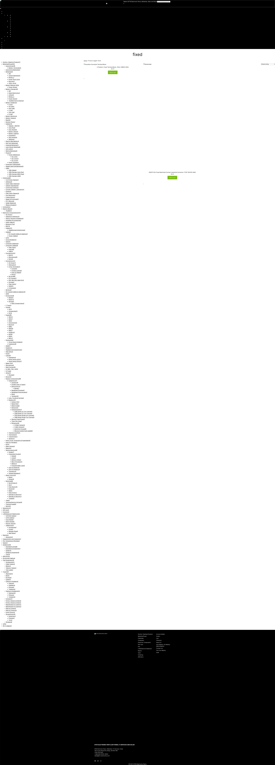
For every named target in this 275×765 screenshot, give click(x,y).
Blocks (11, 324)
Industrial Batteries (12, 145)
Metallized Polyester (17, 390)
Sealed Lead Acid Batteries (14, 166)
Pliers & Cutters (11, 608)
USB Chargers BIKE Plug (16, 174)
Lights (8, 355)
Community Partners (9, 38)
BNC (8, 226)
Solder (8, 550)
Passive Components (13, 378)
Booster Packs (10, 122)
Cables (9, 124)
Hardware (9, 340)
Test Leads (9, 570)
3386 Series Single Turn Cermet (24, 417)
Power (8, 153)
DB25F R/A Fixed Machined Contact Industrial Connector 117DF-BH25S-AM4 (172, 172)
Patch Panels (10, 521)
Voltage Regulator (14, 473)
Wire (8, 506)
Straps (11, 479)
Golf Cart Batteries (12, 143)
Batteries (9, 72)
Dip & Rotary (13, 483)
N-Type (8, 371)
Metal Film (14, 404)
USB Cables (12, 170)
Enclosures (10, 295)
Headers (9, 348)
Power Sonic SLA (14, 79)
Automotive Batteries (13, 70)
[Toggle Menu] (0, 8)
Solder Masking (11, 203)
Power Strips (13, 87)
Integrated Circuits (15, 454)
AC (10, 309)
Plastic (11, 299)
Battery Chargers (12, 89)
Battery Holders (11, 102)
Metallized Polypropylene (19, 392)
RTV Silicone (10, 201)
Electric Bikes (15, 36)
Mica (13, 394)
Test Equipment (16, 30)
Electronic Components (18, 21)
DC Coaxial (13, 278)
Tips (8, 554)
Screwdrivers (10, 614)
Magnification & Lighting (13, 604)
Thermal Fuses (11, 504)
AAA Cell (12, 108)
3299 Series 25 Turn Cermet (23, 413)
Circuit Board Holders (15, 342)
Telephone (10, 525)
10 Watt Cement (19, 425)
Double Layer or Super (18, 384)
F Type (8, 305)
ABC (11, 317)
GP (10, 73)
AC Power (9, 214)
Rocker (11, 489)
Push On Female (11, 442)
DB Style (12, 276)
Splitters (11, 139)
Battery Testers (11, 118)
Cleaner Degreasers (12, 185)
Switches (9, 481)
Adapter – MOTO (14, 126)
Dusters (8, 191)
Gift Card (6, 510)
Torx (10, 620)
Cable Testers (10, 564)
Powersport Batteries (13, 164)
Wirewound (15, 423)
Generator (9, 537)
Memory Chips (16, 460)
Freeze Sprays (10, 197)
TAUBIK (9, 211)
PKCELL (11, 77)
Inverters (6, 512)
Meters (8, 566)
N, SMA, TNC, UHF (12, 369)
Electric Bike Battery (12, 141)
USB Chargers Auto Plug (16, 172)
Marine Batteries (11, 151)
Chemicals (14, 17)
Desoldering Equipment (13, 548)
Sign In (5, 46)
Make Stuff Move (11, 40)
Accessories (13, 311)
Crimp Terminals (14, 267)
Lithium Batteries (14, 75)
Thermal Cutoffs (14, 433)
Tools (13, 32)
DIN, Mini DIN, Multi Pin (16, 280)
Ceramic (14, 382)
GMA (11, 328)
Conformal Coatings (12, 187)
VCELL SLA (12, 83)
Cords (11, 529)
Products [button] (5, 13)
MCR (10, 334)
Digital (13, 456)
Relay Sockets (10, 446)
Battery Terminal (15, 68)
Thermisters (13, 434)
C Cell (11, 110)
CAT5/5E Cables (11, 516)
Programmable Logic (18, 465)
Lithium (11, 95)
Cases (8, 579)
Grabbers (12, 585)
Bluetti (8, 120)
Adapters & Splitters (12, 216)
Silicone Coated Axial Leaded (23, 431)
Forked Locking (16, 270)
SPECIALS (14, 34)
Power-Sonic (13, 99)
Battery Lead (14, 133)
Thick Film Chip (16, 421)
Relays (8, 448)
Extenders (12, 135)
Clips (8, 241)
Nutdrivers (12, 616)
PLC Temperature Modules (11, 541)
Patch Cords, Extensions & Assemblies (18, 440)
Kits (7, 353)
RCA (11, 259)
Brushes (8, 577)
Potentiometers (16, 409)
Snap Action (13, 492)
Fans (8, 307)
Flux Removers (10, 195)
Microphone (13, 257)
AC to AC (14, 156)
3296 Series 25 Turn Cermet (23, 411)
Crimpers (9, 599)
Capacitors (13, 380)
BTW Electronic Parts (139, 764)
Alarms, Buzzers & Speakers (14, 218)
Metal (11, 297)
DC (10, 313)
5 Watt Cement (19, 427)
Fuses (9, 315)
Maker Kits (9, 363)
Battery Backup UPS (12, 85)
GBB (10, 326)
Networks (14, 407)
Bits (7, 575)
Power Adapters (14, 155)
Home (4, 11)
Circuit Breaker (11, 239)
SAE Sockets (13, 137)
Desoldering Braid (11, 546)
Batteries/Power (16, 15)
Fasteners (12, 344)
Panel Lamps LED (15, 359)
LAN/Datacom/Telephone (19, 23)
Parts (8, 377)
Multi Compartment (17, 303)
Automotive (10, 66)
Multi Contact (11, 367)
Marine (6, 535)
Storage (11, 301)
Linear (13, 458)
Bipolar (16, 388)
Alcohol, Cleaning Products (11, 62)
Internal (11, 249)
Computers (6, 207)
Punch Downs (10, 612)
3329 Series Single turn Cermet (24, 415)
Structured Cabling (9, 558)
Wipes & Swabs (11, 205)
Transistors (12, 471)
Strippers (9, 622)
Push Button (13, 487)
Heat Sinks (9, 351)
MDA (10, 336)
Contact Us (6, 44)
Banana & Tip (10, 224)
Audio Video (10, 222)
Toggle (11, 498)
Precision (12, 618)
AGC (11, 319)
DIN (7, 294)
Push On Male (16, 272)
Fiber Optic (12, 247)
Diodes (11, 452)
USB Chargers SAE (15, 176)
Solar (13, 27)
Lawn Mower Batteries (13, 147)
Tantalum (14, 396)
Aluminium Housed (20, 429)
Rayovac (12, 81)
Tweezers (12, 589)
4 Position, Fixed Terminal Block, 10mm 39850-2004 (113, 67)
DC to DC (14, 160)
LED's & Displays (14, 467)
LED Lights (9, 149)
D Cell (11, 114)
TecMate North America (16, 100)
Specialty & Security (15, 494)
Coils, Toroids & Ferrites (16, 398)
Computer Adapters (12, 243)
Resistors (12, 400)
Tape (8, 500)
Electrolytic (15, 386)
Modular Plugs (13, 531)
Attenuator (12, 265)
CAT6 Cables (10, 518)
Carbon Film (15, 402)
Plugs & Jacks (10, 523)
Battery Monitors (11, 116)
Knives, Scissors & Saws (13, 601)
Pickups (11, 587)
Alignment (9, 574)
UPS (4, 624)
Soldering (14, 28)
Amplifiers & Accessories (13, 220)
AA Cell (11, 106)
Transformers (13, 436)
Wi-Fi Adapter (7, 626)
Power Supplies (14, 162)
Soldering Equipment (12, 552)
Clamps (11, 583)
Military (14, 463)
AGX (10, 321)
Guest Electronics (14, 93)
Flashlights (12, 357)
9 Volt (11, 104)
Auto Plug (12, 128)
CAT (7, 238)
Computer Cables (12, 245)
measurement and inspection (12, 539)
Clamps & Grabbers (12, 581)
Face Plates (9, 519)
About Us (5, 42)
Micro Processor (16, 462)
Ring (13, 274)
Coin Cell (12, 112)
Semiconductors (11, 450)
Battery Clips (13, 131)
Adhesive (9, 182)
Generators (7, 508)
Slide (10, 490)
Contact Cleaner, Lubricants (15, 189)
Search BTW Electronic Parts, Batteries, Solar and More (140, 1)
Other (8, 373)
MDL (11, 338)
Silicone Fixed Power (18, 419)
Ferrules (11, 282)
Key (10, 485)
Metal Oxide (15, 406)
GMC (10, 330)
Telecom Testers (11, 568)
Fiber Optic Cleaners (12, 193)
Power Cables (13, 236)
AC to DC (14, 158)
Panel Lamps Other (15, 361)
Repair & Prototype (12, 199)
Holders (12, 332)
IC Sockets (12, 288)
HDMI (11, 286)
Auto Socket (13, 129)
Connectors (10, 253)
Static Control (11, 475)
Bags (10, 477)
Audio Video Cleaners (12, 183)
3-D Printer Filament (12, 180)
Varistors (12, 438)
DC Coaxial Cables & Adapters (18, 234)
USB (7, 168)
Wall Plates (12, 533)
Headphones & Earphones (17, 230)
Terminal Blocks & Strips (14, 502)
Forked (14, 268)
